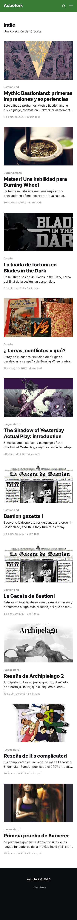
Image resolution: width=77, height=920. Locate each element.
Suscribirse (39, 887)
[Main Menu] (71, 6)
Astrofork (13, 6)
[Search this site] (64, 6)
